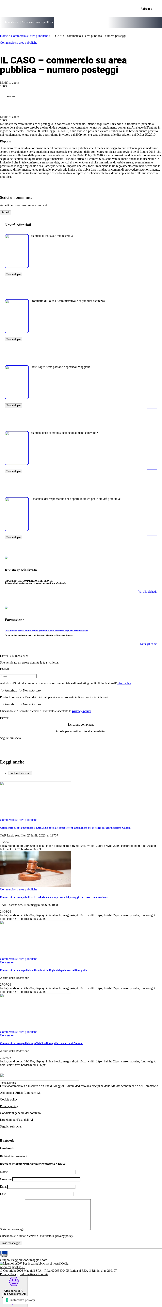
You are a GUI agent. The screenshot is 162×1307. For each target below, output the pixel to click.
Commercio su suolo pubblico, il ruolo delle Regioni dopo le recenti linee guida (44, 970)
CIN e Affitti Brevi (132, 22)
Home (4, 35)
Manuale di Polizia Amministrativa (51, 235)
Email (3, 1186)
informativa (124, 683)
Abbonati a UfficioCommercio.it (20, 1092)
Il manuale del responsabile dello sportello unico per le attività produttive (75, 498)
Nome (4, 1172)
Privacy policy (9, 1106)
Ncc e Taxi (114, 22)
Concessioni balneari (94, 22)
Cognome (6, 1179)
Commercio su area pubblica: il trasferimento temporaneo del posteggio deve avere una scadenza (54, 897)
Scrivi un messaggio (12, 1229)
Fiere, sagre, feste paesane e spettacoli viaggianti (60, 367)
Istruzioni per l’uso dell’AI (16, 1119)
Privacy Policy (9, 1274)
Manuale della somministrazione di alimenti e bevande (64, 432)
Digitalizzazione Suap (68, 22)
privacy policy (81, 711)
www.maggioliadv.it (12, 1267)
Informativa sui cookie (34, 1274)
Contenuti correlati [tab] (19, 773)
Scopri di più (13, 274)
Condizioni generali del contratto (20, 1113)
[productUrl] (17, 266)
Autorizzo (11, 690)
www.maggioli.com (35, 1260)
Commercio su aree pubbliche (37, 22)
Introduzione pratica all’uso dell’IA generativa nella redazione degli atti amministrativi (46, 630)
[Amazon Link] (152, 339)
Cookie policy (9, 1099)
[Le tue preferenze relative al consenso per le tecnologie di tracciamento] (20, 1300)
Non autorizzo (32, 690)
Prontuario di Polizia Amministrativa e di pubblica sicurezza (67, 301)
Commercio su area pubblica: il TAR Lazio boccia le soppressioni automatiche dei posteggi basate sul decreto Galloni (65, 827)
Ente (3, 1194)
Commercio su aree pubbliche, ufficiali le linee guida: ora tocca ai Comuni (41, 1043)
